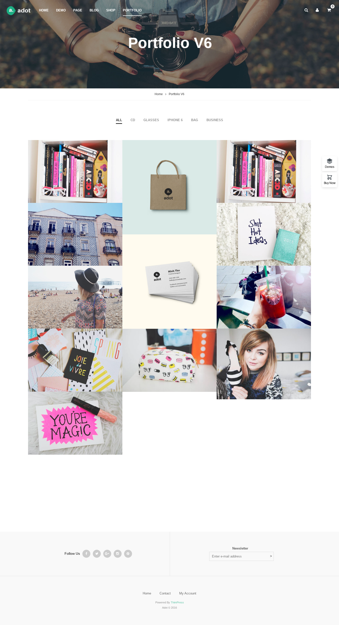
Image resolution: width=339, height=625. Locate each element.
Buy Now (330, 182)
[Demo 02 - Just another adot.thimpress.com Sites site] (19, 10)
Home (159, 94)
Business (214, 120)
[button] (330, 394)
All (119, 120)
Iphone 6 (175, 120)
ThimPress (177, 602)
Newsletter (240, 548)
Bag (194, 120)
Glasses (151, 120)
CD (133, 120)
